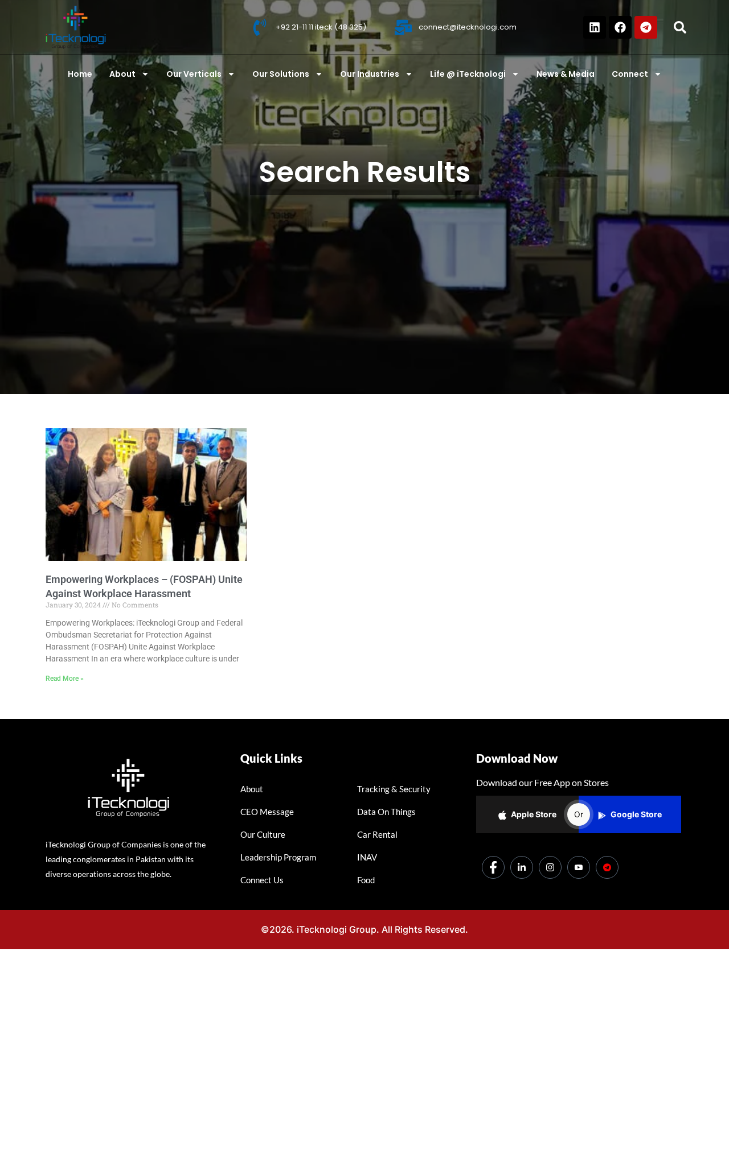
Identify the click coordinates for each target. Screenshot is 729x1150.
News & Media (565, 74)
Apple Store (533, 814)
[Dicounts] (607, 867)
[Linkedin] (594, 27)
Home (80, 74)
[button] (680, 27)
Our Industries (369, 74)
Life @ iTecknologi (468, 74)
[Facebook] (620, 27)
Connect (630, 74)
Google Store (636, 814)
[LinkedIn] (521, 867)
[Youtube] (578, 867)
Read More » (65, 678)
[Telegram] (645, 27)
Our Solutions (280, 74)
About (122, 74)
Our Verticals (194, 74)
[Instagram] (550, 867)
